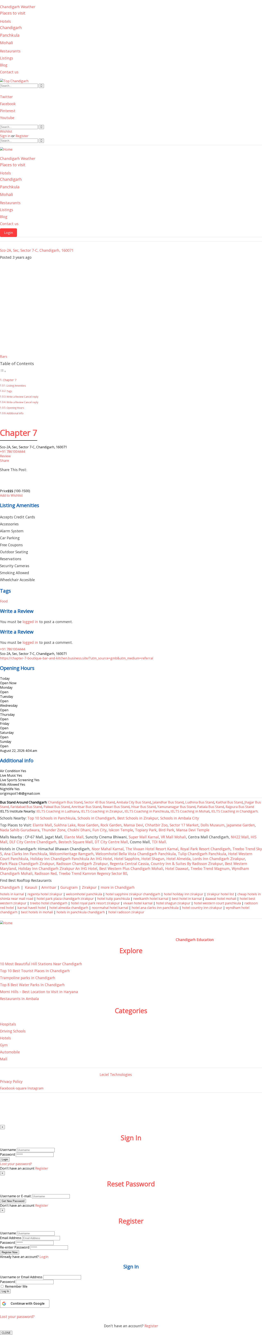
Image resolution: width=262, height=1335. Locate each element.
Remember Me (16, 1286)
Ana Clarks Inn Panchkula (25, 853)
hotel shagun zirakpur (173, 903)
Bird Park (166, 829)
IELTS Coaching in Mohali (190, 811)
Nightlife (7, 789)
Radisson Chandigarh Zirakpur (82, 863)
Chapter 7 (9, 380)
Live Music (8, 775)
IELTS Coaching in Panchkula (146, 811)
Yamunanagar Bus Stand (176, 807)
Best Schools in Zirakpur (137, 818)
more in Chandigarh (118, 887)
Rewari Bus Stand (116, 807)
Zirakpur (89, 887)
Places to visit (12, 13)
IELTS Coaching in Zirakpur (101, 811)
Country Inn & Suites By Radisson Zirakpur (187, 863)
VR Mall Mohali (173, 836)
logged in (30, 621)
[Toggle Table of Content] (3, 371)
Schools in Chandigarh (96, 818)
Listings (6, 58)
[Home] (6, 149)
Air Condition (10, 771)
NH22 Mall (240, 836)
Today (5, 678)
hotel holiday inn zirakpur (183, 894)
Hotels (5, 21)
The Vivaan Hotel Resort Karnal (152, 848)
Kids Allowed (9, 784)
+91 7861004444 (12, 451)
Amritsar (48, 887)
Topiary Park (146, 829)
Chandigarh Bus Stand (65, 802)
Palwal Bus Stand (57, 807)
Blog (3, 65)
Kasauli (31, 887)
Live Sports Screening (16, 780)
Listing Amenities (16, 385)
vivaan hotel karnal (137, 903)
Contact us (9, 71)
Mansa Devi (133, 825)
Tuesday (6, 696)
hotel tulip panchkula (113, 898)
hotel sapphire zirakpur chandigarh (133, 894)
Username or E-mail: (15, 1196)
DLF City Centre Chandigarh (32, 841)
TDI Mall (159, 841)
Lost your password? (17, 1316)
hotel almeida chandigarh (68, 907)
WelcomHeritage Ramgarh (71, 853)
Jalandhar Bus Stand (168, 802)
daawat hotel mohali (220, 898)
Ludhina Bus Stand (199, 802)
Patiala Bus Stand (210, 807)
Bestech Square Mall (76, 841)
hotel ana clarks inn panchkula (155, 907)
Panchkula (9, 35)
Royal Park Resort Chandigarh (205, 848)
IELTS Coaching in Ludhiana (57, 811)
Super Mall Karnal (144, 836)
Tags (9, 391)
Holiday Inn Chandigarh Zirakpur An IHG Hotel (57, 868)
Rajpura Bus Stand (240, 807)
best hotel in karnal (187, 898)
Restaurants (10, 51)
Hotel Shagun (152, 858)
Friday (4, 723)
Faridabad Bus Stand (26, 807)
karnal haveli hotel (31, 907)
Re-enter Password (14, 1247)
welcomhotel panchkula (84, 894)
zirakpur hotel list (220, 894)
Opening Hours (15, 407)
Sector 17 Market (184, 825)
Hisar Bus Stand (143, 807)
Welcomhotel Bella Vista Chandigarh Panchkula (136, 853)
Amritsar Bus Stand (86, 807)
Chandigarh (11, 27)
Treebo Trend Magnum (210, 868)
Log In (5, 1291)
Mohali (6, 43)
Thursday (7, 714)
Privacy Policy (11, 1081)
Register (151, 1325)
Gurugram (69, 887)
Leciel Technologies (116, 1074)
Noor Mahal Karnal (108, 848)
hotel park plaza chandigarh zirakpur (65, 898)
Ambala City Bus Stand (133, 802)
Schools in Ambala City (179, 818)
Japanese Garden (241, 825)
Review (5, 456)
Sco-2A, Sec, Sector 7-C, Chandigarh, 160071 (37, 250)
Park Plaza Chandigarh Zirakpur (27, 863)
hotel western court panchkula (217, 903)
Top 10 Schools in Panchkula (51, 818)
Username (8, 1149)
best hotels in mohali (37, 912)
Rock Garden (111, 825)
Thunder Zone (54, 829)
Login (8, 232)
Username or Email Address (21, 1277)
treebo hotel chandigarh (48, 903)
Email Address (10, 1238)
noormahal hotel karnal (110, 907)
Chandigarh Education (195, 939)
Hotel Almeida (178, 858)
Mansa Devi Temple (192, 829)
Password (7, 1154)
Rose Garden (88, 825)
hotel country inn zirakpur (202, 907)
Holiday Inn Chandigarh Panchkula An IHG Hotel (71, 858)
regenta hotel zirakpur (44, 894)
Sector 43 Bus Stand (99, 802)
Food (4, 601)
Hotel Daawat (177, 868)
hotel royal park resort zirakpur (95, 903)
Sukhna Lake (65, 825)
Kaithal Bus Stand (229, 802)
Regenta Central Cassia (129, 863)
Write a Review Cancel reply (22, 396)
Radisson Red (46, 873)
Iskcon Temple (121, 829)
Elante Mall (42, 825)
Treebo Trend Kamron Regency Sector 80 (93, 873)
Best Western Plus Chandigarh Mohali (131, 868)
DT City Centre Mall (111, 841)
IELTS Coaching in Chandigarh (234, 811)
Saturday (7, 732)
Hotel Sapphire (126, 858)
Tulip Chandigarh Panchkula (202, 853)
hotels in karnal (12, 894)
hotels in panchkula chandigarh (80, 912)
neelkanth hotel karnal (150, 898)
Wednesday (9, 705)
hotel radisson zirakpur (126, 912)
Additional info (15, 413)
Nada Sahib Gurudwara (20, 829)
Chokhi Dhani (79, 829)
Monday (6, 687)
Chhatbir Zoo (156, 825)
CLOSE (6, 1332)
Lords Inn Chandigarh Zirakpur (219, 858)
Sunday (5, 741)
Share (4, 460)
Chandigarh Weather (17, 6)
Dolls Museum (213, 825)
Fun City (100, 829)
